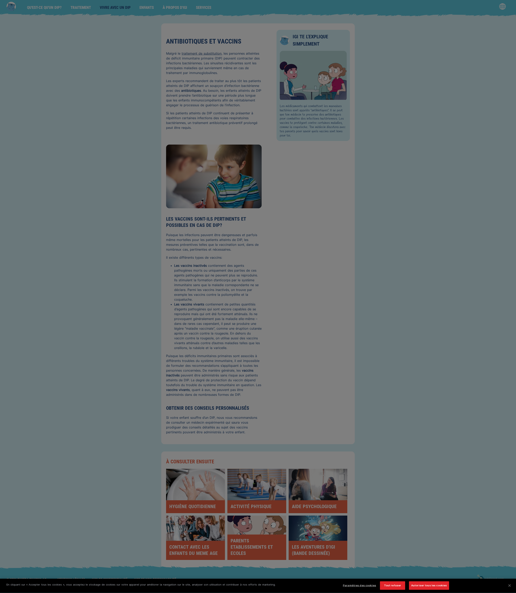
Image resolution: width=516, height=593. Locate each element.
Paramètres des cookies (359, 585)
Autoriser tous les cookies (429, 585)
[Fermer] (509, 585)
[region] (258, 586)
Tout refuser (392, 585)
